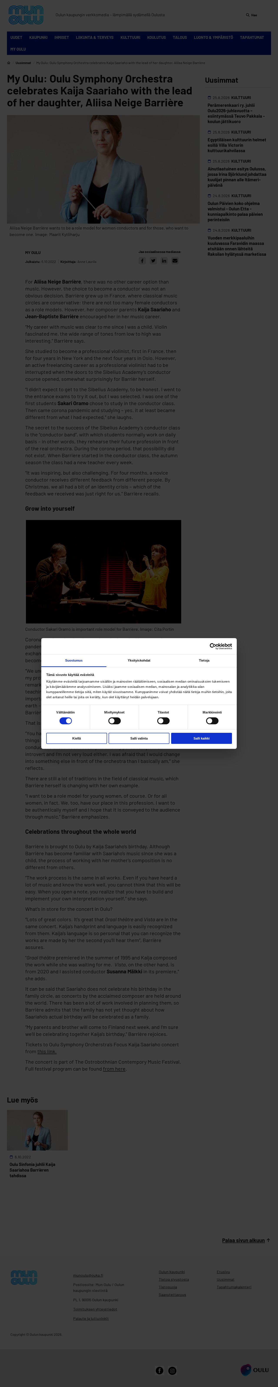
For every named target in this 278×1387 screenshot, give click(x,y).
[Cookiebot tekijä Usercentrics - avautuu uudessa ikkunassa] (213, 646)
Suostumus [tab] (74, 660)
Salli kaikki (202, 738)
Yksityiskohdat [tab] (139, 660)
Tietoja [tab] (204, 660)
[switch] (114, 720)
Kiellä (76, 738)
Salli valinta (139, 738)
